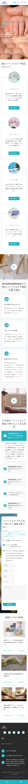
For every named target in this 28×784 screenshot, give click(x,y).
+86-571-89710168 (16, 540)
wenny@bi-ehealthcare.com (16, 546)
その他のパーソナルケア (14, 57)
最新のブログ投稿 (14, 617)
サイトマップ (7, 777)
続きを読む (21, 651)
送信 (9, 604)
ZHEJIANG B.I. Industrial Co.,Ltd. (16, 772)
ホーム (5, 57)
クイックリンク (6, 744)
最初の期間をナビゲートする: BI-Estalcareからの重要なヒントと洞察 (14, 707)
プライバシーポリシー (18, 777)
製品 (2, 738)
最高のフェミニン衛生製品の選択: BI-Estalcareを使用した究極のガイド (13, 642)
